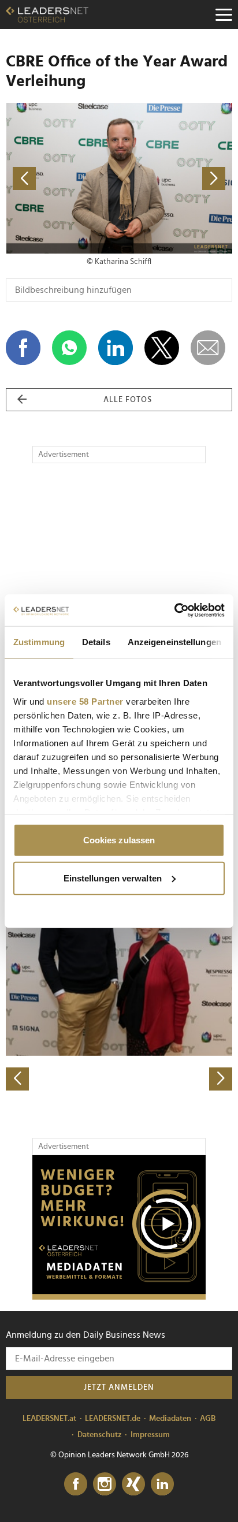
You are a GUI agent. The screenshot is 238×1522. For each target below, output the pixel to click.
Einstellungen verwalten (113, 878)
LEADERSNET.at (49, 1419)
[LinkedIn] (162, 1484)
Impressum (150, 1435)
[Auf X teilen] (161, 347)
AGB (207, 1419)
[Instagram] (104, 1484)
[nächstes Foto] (175, 178)
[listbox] (119, 979)
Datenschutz (99, 1435)
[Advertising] (119, 1227)
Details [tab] (96, 642)
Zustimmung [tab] (39, 642)
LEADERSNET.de (112, 1419)
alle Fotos (127, 400)
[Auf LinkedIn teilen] (115, 347)
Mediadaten (170, 1419)
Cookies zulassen (119, 840)
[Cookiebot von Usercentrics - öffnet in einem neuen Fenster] (174, 609)
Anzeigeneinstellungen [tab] (174, 642)
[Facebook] (75, 1484)
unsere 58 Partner (85, 701)
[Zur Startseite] (47, 14)
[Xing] (133, 1484)
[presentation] (17, 1079)
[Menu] (223, 14)
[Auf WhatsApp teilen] (69, 347)
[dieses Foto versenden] (208, 347)
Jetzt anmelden (119, 1387)
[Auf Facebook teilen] (23, 347)
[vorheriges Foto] (62, 178)
